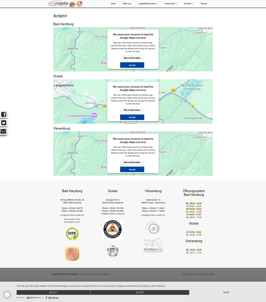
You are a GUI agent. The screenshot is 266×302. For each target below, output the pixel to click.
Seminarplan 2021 (72, 222)
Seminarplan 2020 (72, 219)
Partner (204, 3)
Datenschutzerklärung (100, 274)
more (226, 292)
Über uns (127, 3)
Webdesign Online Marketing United (198, 274)
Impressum (84, 274)
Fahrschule (170, 3)
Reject (53, 292)
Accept (132, 65)
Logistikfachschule (147, 3)
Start (113, 3)
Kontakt (188, 3)
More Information (132, 58)
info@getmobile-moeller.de (72, 215)
